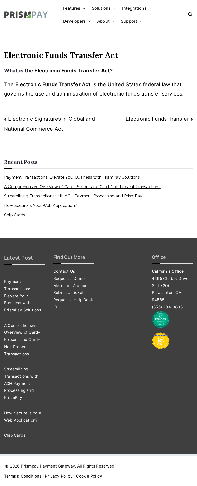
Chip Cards (14, 215)
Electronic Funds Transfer (157, 119)
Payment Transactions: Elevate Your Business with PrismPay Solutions (72, 177)
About (103, 21)
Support (129, 21)
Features (72, 8)
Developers (74, 21)
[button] (83, 8)
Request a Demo (69, 278)
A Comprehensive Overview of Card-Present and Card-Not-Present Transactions (82, 186)
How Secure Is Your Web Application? (40, 205)
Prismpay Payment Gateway (48, 466)
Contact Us (64, 271)
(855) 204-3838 (167, 306)
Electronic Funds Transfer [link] (48, 84)
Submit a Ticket (68, 292)
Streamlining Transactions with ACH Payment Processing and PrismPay (73, 196)
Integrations (134, 8)
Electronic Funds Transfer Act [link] (72, 71)
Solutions (101, 8)
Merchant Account (71, 285)
